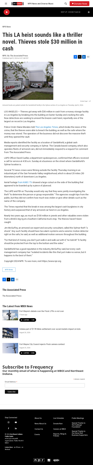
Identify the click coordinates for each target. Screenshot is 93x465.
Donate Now (80, 3)
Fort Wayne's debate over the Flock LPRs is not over (41, 311)
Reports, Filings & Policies (59, 435)
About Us (38, 418)
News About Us (40, 424)
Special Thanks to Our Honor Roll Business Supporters (80, 433)
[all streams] (89, 12)
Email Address (11, 382)
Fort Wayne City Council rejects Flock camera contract (42, 344)
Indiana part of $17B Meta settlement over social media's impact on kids (50, 329)
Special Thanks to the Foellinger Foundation (78, 425)
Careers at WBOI (59, 429)
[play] (7, 12)
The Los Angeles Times (46, 127)
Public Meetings (78, 418)
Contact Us (39, 429)
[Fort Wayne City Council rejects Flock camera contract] (10, 348)
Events (37, 434)
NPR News (6, 26)
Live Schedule (58, 418)
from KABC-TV (25, 182)
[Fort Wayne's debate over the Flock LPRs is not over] (10, 315)
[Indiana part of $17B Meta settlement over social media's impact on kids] (10, 333)
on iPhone (17, 447)
